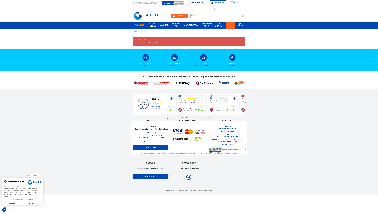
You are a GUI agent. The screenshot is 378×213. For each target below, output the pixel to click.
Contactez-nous (150, 147)
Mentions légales (208, 190)
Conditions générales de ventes (193, 190)
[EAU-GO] (146, 16)
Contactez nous (197, 2)
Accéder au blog (150, 176)
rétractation (227, 144)
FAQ (227, 134)
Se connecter (219, 2)
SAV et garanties (227, 131)
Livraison (227, 126)
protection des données (227, 142)
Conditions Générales (227, 129)
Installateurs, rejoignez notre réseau (227, 139)
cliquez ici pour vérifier (205, 118)
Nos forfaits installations (227, 137)
